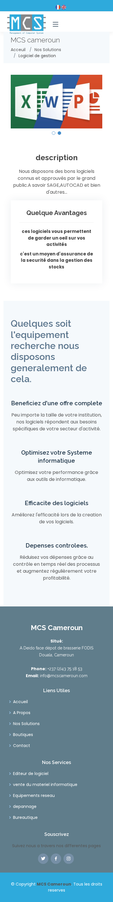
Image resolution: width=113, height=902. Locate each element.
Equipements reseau (34, 795)
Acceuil (18, 50)
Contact (21, 746)
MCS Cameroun (54, 884)
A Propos (21, 713)
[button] (53, 133)
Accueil (20, 702)
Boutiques (23, 735)
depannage (25, 806)
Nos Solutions (47, 50)
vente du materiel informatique (45, 785)
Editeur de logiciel (30, 774)
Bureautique (25, 817)
